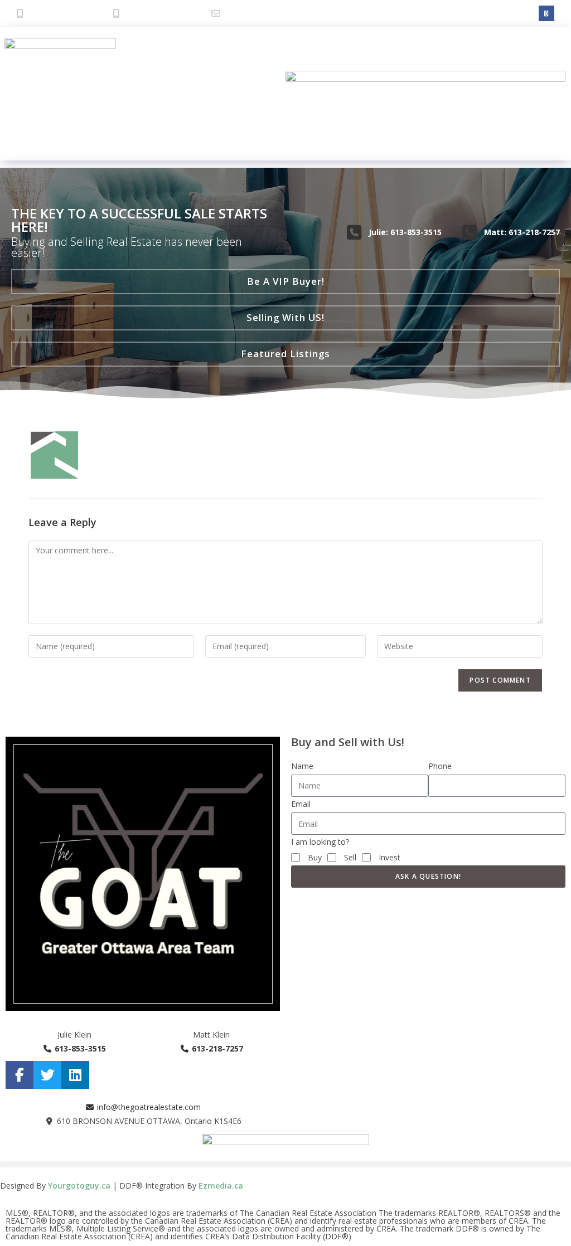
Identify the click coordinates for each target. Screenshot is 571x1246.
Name (302, 766)
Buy (315, 857)
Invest (389, 857)
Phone (440, 766)
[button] (286, 164)
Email (301, 804)
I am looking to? (320, 841)
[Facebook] (546, 13)
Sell (350, 857)
